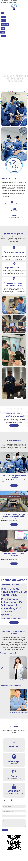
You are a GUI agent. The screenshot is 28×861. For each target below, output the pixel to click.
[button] (14, 485)
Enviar (5, 830)
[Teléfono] (14, 742)
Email (14, 776)
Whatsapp (14, 761)
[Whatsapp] (14, 756)
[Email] (14, 771)
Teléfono (14, 746)
